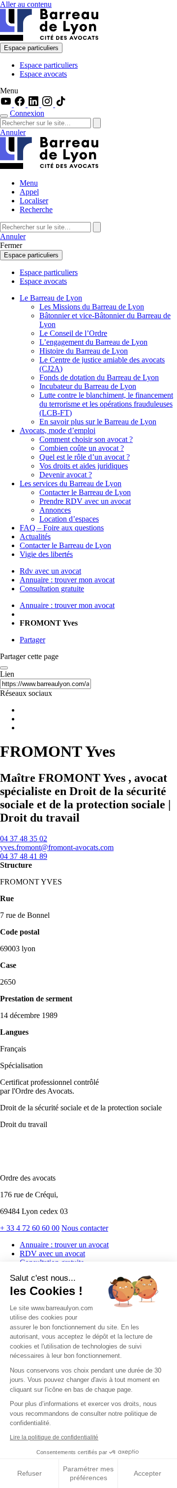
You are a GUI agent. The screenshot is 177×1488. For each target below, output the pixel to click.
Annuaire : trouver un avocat (64, 1244)
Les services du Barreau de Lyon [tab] (70, 483)
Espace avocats (43, 74)
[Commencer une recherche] (4, 115)
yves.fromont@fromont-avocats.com (57, 847)
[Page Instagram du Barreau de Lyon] (48, 104)
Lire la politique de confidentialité (54, 1437)
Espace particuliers (31, 48)
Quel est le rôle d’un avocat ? (84, 457)
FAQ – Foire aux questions (62, 528)
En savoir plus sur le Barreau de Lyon (97, 421)
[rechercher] (97, 123)
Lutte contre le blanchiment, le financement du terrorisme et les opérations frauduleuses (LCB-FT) (106, 404)
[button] (88, 90)
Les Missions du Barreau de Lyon (91, 307)
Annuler (13, 132)
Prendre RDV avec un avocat (85, 501)
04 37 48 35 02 (23, 838)
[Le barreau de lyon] (41, 1161)
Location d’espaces (69, 519)
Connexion (27, 113)
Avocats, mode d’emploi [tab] (57, 430)
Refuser (29, 1473)
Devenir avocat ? (65, 474)
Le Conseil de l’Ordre (73, 333)
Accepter (147, 1473)
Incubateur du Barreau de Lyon (87, 386)
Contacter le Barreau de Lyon (85, 492)
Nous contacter (84, 1228)
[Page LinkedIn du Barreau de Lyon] (34, 104)
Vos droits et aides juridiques (83, 466)
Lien (7, 674)
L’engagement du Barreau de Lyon (93, 342)
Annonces (55, 510)
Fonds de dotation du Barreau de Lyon (99, 377)
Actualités (35, 536)
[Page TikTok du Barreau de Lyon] (61, 104)
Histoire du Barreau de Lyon (83, 351)
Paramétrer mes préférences (88, 1473)
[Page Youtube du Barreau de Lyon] (7, 104)
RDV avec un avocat (52, 1253)
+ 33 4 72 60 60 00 (29, 1228)
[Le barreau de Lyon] (49, 38)
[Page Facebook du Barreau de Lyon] (21, 104)
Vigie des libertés (46, 554)
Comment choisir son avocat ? (86, 439)
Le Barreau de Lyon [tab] (51, 298)
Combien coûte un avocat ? (81, 448)
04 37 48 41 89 (23, 856)
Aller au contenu (26, 4)
